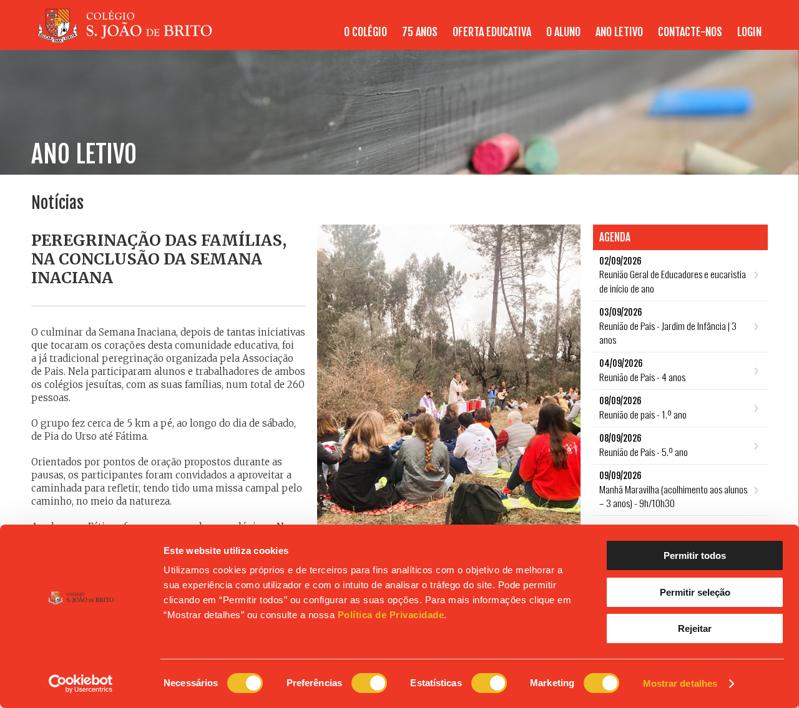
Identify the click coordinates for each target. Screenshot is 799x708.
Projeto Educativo (419, 38)
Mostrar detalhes (680, 683)
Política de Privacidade (391, 614)
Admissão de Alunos (658, 38)
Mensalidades (735, 38)
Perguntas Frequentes (541, 38)
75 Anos (420, 32)
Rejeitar (695, 628)
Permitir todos (695, 555)
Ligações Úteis (669, 38)
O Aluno (667, 38)
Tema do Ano (520, 38)
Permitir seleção (695, 592)
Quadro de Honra (728, 38)
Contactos (376, 38)
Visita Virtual (735, 38)
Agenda (620, 38)
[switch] (369, 683)
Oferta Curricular (465, 38)
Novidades (575, 38)
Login (749, 32)
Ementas (662, 38)
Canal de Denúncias (634, 38)
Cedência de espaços (448, 38)
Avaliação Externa (725, 38)
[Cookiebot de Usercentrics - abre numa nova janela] (80, 683)
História (356, 38)
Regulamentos (602, 38)
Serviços (546, 38)
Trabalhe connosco (723, 38)
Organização (491, 38)
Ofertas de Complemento (561, 38)
